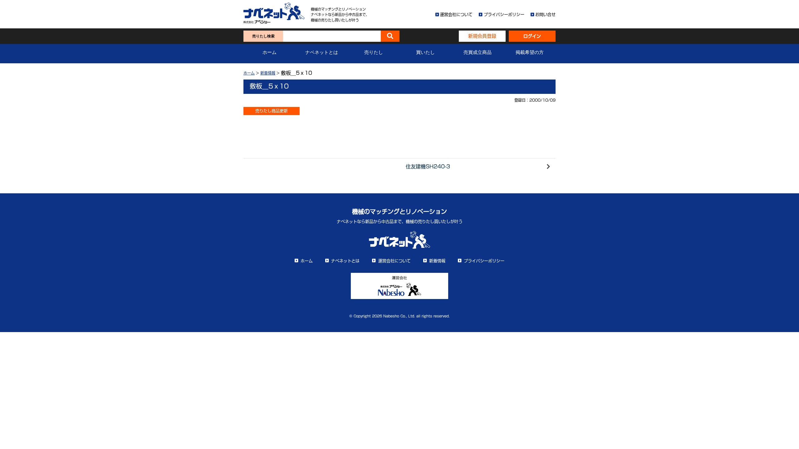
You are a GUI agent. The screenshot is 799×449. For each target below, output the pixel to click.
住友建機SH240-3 (428, 166)
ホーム (269, 52)
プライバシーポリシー (504, 14)
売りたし (373, 52)
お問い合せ (545, 14)
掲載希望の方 (530, 52)
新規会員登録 (482, 36)
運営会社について (456, 14)
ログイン (532, 36)
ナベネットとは (321, 52)
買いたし (425, 52)
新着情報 (267, 73)
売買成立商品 (477, 52)
